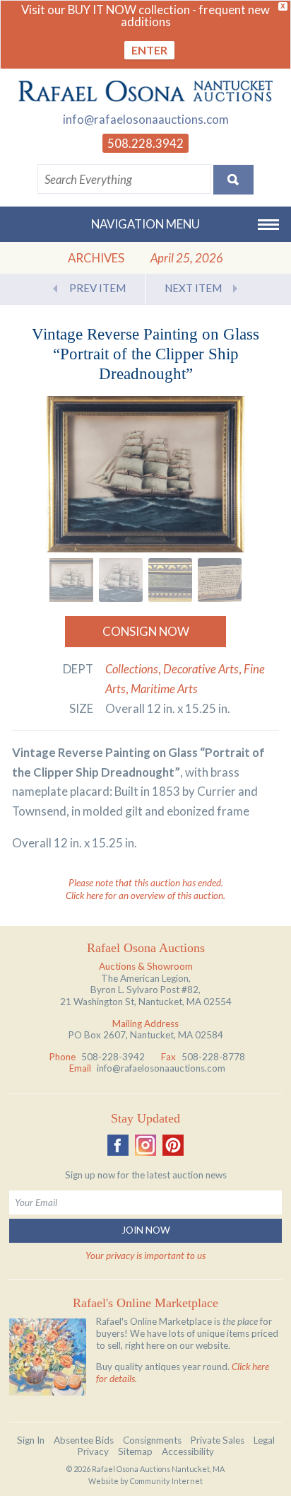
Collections (131, 668)
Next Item (193, 288)
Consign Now (145, 631)
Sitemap (135, 1451)
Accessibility (188, 1451)
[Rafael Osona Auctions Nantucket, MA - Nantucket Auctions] (145, 91)
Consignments (152, 1440)
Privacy (93, 1451)
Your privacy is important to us (145, 1255)
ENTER (149, 50)
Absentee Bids (84, 1440)
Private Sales (217, 1440)
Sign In (30, 1440)
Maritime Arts (164, 688)
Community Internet (166, 1480)
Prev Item (97, 288)
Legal (264, 1440)
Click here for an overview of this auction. (145, 895)
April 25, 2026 (186, 257)
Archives (96, 257)
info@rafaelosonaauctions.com (146, 119)
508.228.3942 (145, 143)
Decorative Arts (201, 668)
